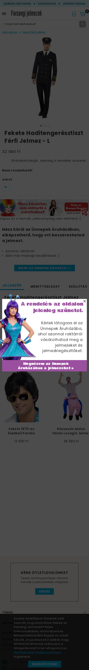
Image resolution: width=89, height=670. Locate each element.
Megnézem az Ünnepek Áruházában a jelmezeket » (46, 365)
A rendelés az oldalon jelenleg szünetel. (52, 307)
